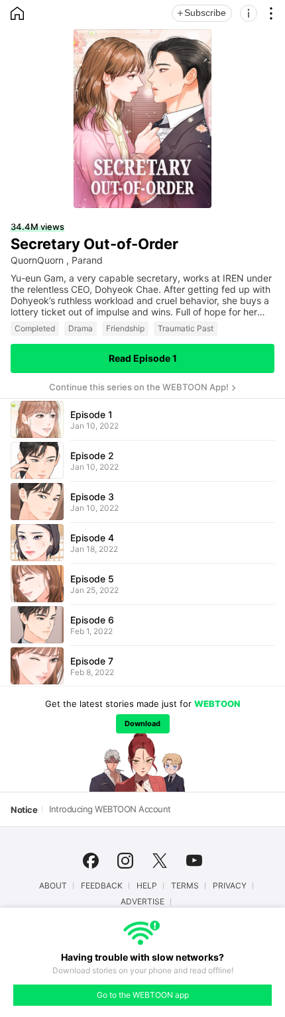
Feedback (102, 885)
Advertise (142, 901)
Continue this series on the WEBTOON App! (139, 387)
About (53, 885)
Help (147, 885)
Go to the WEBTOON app (143, 995)
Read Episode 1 (143, 358)
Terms (185, 885)
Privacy (230, 885)
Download (142, 723)
